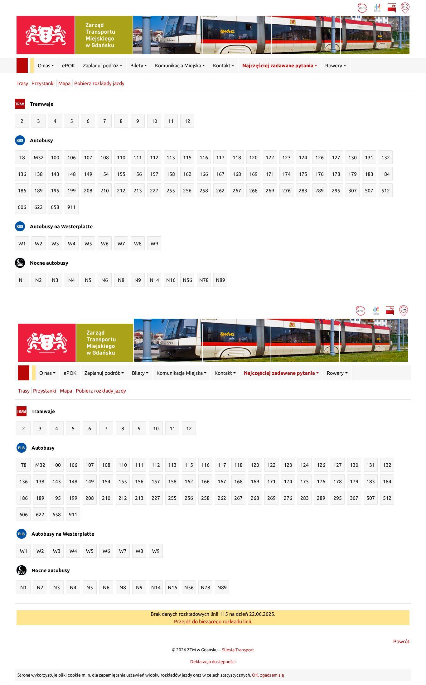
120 (253, 157)
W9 (154, 243)
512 (385, 190)
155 (121, 174)
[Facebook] (339, 7)
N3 (55, 280)
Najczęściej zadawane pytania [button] (277, 65)
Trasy (22, 83)
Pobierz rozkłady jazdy (99, 83)
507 (369, 190)
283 (303, 190)
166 (204, 174)
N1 (22, 280)
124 (303, 157)
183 (369, 174)
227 (154, 190)
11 (171, 121)
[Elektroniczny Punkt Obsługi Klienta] (363, 7)
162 (187, 174)
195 (55, 190)
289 (319, 190)
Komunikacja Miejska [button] (178, 65)
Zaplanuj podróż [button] (101, 65)
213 (137, 190)
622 (38, 207)
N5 (88, 280)
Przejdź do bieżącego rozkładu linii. (213, 621)
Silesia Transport (238, 649)
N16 (171, 280)
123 (286, 157)
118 (237, 157)
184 (385, 174)
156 (137, 174)
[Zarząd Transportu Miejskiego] (213, 35)
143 (55, 174)
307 (352, 190)
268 (253, 190)
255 (171, 190)
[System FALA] (378, 7)
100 (55, 157)
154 (104, 174)
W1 (22, 243)
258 (204, 190)
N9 (137, 280)
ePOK (68, 65)
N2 (38, 280)
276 (286, 190)
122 (270, 157)
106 (71, 157)
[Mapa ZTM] (405, 7)
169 (253, 174)
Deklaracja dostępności (213, 661)
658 (55, 207)
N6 (104, 280)
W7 (121, 243)
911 (71, 207)
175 (303, 174)
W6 (105, 243)
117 (220, 157)
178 (336, 174)
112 (154, 157)
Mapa (64, 83)
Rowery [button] (333, 65)
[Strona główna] (22, 65)
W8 (138, 243)
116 (204, 157)
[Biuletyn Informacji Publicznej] (392, 7)
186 (22, 190)
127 (336, 157)
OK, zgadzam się (268, 675)
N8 (121, 280)
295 (336, 190)
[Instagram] (350, 7)
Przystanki (43, 83)
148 (71, 174)
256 (187, 190)
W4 (71, 243)
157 (154, 174)
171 (270, 174)
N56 (187, 280)
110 (121, 157)
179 (352, 174)
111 (137, 157)
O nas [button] (44, 65)
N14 (154, 280)
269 (270, 190)
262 (220, 190)
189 (38, 190)
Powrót (401, 641)
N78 (204, 280)
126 (319, 157)
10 (154, 121)
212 (121, 190)
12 (187, 121)
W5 (88, 243)
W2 (38, 243)
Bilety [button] (136, 65)
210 (104, 190)
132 (385, 157)
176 (319, 174)
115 (187, 157)
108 (104, 157)
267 (237, 190)
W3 (55, 243)
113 (171, 157)
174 (286, 174)
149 (88, 174)
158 (171, 174)
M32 (39, 157)
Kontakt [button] (221, 65)
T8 (22, 157)
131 (369, 157)
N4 (71, 280)
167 (220, 174)
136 (22, 174)
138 (38, 174)
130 (352, 157)
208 (88, 190)
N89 (220, 280)
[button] (401, 65)
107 (88, 157)
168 (237, 174)
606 (22, 207)
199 (71, 190)
